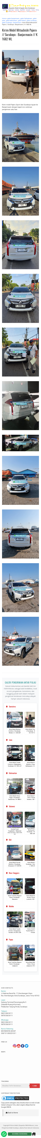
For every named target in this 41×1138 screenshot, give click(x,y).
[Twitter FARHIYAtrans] (26, 1047)
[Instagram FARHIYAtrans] (14, 1047)
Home (4, 18)
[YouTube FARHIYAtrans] (18, 1047)
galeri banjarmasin (13, 18)
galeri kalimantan (11, 20)
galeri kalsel (22, 20)
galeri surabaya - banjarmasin (11, 22)
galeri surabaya (32, 20)
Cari (35, 1086)
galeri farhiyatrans (26, 18)
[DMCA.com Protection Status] (15, 1100)
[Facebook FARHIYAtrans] (22, 1047)
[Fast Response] (4, 1134)
